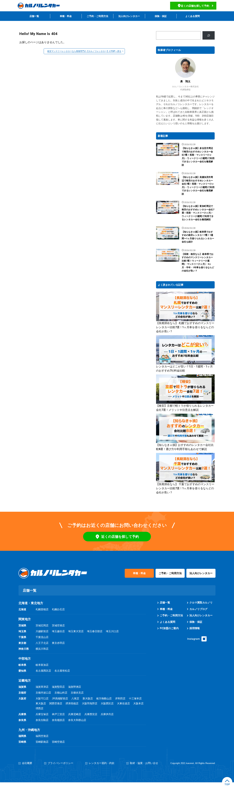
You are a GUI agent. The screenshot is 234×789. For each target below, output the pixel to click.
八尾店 (75, 698)
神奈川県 (24, 648)
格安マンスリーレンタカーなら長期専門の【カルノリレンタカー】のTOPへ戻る (84, 51)
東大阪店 (41, 703)
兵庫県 (22, 714)
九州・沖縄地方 (29, 730)
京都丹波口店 (43, 692)
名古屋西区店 (43, 670)
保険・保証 (161, 16)
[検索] (208, 35)
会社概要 (27, 763)
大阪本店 (138, 703)
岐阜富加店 (42, 664)
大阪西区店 (107, 703)
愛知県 (22, 670)
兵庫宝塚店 (42, 714)
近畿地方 (25, 680)
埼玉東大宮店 (76, 631)
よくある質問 (192, 16)
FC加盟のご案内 (169, 628)
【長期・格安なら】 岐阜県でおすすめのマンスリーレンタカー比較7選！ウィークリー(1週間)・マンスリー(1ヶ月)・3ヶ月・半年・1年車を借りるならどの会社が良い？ (198, 262)
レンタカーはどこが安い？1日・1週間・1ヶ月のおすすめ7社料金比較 (184, 368)
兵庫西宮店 (90, 714)
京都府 (22, 692)
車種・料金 (66, 16)
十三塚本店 (135, 698)
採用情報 (194, 628)
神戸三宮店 (58, 714)
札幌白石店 (58, 609)
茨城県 (22, 625)
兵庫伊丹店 (107, 714)
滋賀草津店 (42, 686)
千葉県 (22, 637)
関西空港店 (55, 703)
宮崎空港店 (58, 741)
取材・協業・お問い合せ (144, 763)
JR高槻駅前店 (60, 698)
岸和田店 (120, 698)
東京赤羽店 (58, 642)
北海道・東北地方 (31, 603)
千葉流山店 (42, 637)
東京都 (22, 642)
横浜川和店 (42, 648)
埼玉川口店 (112, 631)
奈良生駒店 (42, 720)
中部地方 (25, 658)
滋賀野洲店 (74, 686)
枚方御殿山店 (104, 698)
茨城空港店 (58, 625)
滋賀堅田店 (58, 686)
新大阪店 (88, 698)
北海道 (22, 609)
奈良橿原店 (58, 720)
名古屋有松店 (62, 670)
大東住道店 (123, 703)
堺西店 (39, 708)
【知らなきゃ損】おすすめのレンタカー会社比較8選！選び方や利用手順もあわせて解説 (185, 447)
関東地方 (25, 619)
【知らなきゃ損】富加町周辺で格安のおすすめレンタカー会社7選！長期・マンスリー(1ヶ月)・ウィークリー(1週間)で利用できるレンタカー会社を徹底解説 (198, 213)
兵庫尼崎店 (74, 714)
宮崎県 (22, 741)
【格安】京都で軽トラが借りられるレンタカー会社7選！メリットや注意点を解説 (185, 407)
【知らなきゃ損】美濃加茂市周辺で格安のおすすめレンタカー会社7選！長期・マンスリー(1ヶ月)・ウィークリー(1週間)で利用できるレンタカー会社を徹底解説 (198, 185)
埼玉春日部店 (94, 631)
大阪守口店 (42, 698)
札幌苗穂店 (42, 609)
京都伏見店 (77, 692)
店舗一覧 (34, 16)
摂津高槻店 (72, 703)
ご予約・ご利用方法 (97, 16)
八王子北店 (42, 642)
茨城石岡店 (42, 625)
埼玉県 (22, 631)
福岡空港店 (42, 736)
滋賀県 (22, 686)
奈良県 (22, 720)
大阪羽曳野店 (89, 703)
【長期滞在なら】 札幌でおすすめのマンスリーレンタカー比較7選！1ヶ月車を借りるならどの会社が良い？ (185, 327)
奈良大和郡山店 (77, 720)
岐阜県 (22, 664)
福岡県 (22, 736)
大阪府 (22, 698)
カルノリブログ (198, 609)
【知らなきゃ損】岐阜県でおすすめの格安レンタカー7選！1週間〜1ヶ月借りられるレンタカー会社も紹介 (198, 236)
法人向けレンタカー (129, 16)
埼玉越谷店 (58, 631)
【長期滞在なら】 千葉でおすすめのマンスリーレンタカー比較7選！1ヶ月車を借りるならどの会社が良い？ (185, 488)
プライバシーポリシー (60, 763)
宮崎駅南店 (42, 741)
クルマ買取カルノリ (201, 602)
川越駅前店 (42, 631)
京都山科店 (60, 692)
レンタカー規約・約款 (101, 763)
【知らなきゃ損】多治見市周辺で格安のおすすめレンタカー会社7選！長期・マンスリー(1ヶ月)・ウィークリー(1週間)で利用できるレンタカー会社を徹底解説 (198, 156)
